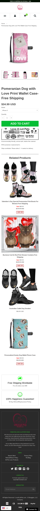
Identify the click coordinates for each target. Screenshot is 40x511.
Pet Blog (28, 457)
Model (3, 107)
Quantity (3, 114)
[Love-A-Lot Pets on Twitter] (12, 469)
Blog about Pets (14, 443)
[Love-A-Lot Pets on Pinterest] (28, 469)
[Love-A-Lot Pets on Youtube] (20, 469)
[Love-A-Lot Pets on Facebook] (16, 469)
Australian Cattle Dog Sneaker (20, 308)
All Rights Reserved (8, 497)
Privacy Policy (28, 455)
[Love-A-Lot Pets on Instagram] (24, 469)
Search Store (12, 455)
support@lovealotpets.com (20, 479)
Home (3, 23)
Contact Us (32, 509)
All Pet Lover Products (11, 460)
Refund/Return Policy (12, 457)
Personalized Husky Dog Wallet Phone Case (20, 355)
